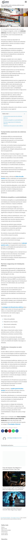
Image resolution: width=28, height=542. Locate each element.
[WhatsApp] (13, 430)
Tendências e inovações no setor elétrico (13, 125)
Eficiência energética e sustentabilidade (13, 120)
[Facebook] (2, 430)
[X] (6, 430)
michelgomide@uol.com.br (14, 438)
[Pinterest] (9, 430)
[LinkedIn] (16, 430)
